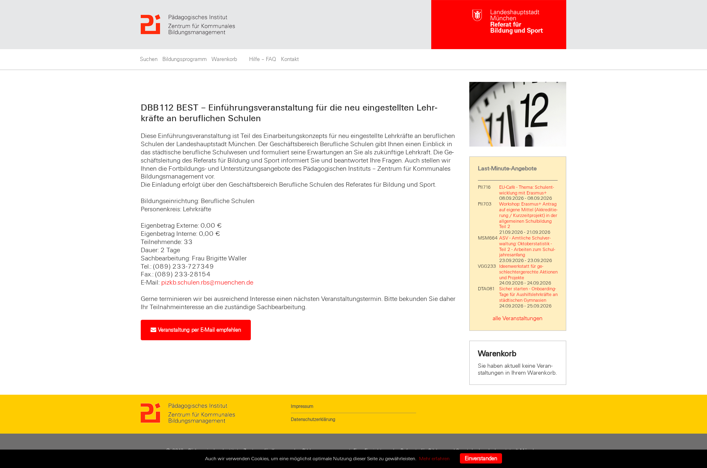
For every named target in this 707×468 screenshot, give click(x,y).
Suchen (149, 59)
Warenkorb (224, 59)
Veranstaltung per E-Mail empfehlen (198, 330)
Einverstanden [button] (481, 458)
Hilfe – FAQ (262, 59)
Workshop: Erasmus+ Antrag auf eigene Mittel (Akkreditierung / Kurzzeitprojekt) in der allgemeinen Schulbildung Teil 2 (528, 215)
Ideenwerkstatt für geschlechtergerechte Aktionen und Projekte (528, 271)
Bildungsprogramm (184, 59)
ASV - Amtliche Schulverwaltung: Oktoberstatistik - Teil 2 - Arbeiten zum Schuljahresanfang (527, 246)
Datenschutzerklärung (313, 419)
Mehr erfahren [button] (434, 458)
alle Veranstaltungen (518, 318)
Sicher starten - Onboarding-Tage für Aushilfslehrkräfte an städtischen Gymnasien (528, 294)
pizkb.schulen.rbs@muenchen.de (207, 282)
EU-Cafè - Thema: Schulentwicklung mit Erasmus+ (526, 190)
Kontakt (290, 59)
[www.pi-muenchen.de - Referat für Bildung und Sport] (286, 24)
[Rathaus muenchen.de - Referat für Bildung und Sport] (498, 24)
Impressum (302, 406)
